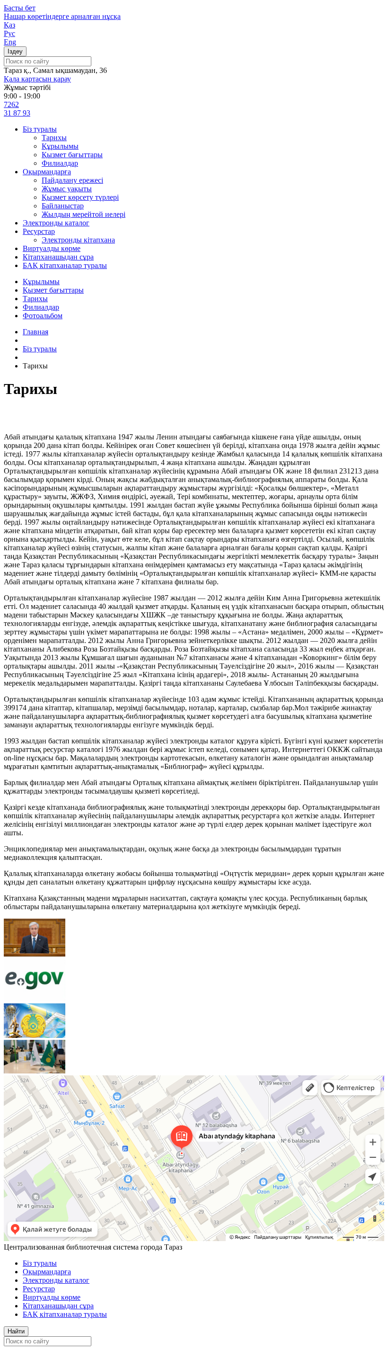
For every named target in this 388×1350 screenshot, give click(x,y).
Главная (35, 332)
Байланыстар (63, 206)
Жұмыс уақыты (67, 189)
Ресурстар (39, 231)
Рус (9, 33)
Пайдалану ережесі (72, 180)
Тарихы (54, 138)
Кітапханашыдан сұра (58, 257)
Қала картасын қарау (37, 79)
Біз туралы (40, 129)
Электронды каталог (56, 223)
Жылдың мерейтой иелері (83, 214)
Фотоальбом (42, 316)
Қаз (9, 25)
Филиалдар (60, 163)
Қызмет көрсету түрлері (80, 197)
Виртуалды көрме (51, 248)
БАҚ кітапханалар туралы (65, 265)
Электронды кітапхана (78, 240)
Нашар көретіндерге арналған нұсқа (62, 16)
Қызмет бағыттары (72, 155)
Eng (10, 42)
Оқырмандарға (47, 172)
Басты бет (19, 8)
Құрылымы (60, 146)
